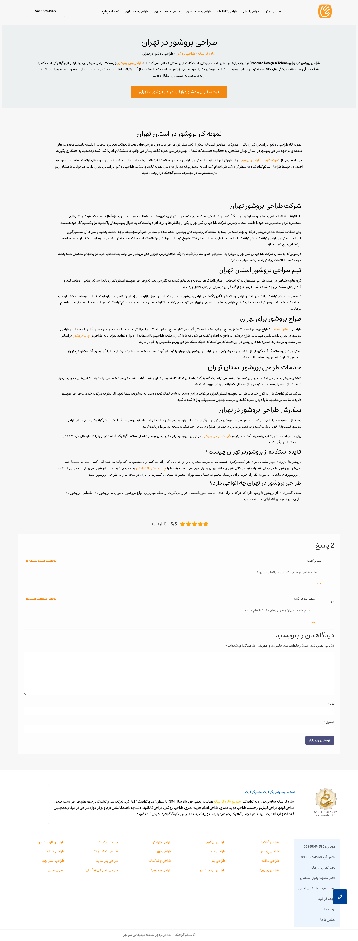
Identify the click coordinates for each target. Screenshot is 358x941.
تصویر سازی (56, 870)
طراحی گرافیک (269, 842)
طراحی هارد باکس (51, 842)
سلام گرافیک (207, 54)
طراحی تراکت (270, 861)
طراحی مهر (164, 851)
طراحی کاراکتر (162, 842)
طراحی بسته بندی (199, 11)
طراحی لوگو (273, 11)
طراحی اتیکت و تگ (105, 851)
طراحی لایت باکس (212, 870)
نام (330, 703)
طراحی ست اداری (137, 11)
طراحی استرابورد (53, 861)
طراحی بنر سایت (107, 861)
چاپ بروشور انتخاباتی (151, 468)
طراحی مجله (55, 851)
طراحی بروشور (185, 54)
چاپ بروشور (81, 335)
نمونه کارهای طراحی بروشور (260, 160)
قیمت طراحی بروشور (216, 436)
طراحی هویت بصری (167, 11)
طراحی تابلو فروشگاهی (102, 870)
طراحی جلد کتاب (160, 861)
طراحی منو (217, 851)
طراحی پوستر (270, 851)
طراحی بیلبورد (269, 870)
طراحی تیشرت (108, 842)
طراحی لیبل (251, 11)
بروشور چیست (281, 329)
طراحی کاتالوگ (227, 11)
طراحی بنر (218, 861)
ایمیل (328, 721)
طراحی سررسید (161, 870)
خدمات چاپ (111, 11)
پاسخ (319, 584)
